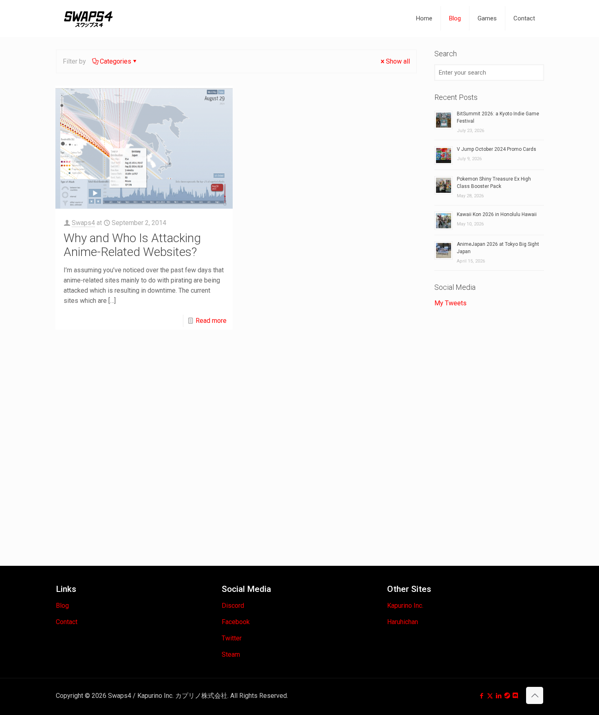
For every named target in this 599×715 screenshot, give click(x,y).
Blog (62, 605)
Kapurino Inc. (405, 605)
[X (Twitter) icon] (490, 696)
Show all (398, 61)
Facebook (236, 622)
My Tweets (450, 303)
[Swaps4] (88, 18)
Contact (66, 622)
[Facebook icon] (481, 696)
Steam (231, 654)
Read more (211, 320)
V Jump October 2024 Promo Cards (496, 149)
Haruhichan (402, 622)
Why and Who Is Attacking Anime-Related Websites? (132, 245)
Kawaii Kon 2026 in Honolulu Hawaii (497, 214)
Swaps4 (83, 223)
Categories (115, 61)
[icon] (507, 696)
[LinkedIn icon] (498, 696)
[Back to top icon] (534, 695)
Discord (233, 605)
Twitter (232, 638)
